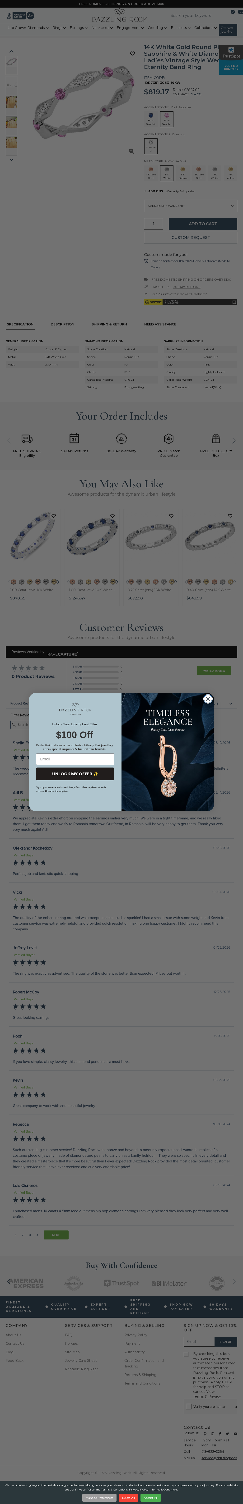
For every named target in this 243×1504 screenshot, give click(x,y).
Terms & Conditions (165, 1489)
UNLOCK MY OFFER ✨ (75, 774)
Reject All (128, 1497)
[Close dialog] (208, 699)
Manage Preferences (99, 1497)
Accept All (151, 1497)
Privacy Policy (139, 1489)
